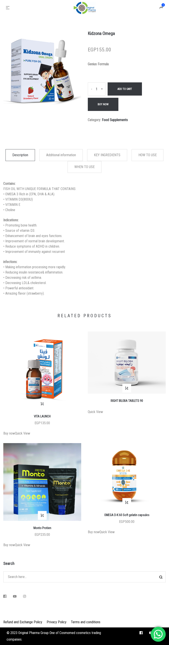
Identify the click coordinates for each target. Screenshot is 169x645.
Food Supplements (115, 120)
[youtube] (15, 596)
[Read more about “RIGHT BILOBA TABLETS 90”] (126, 388)
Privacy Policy (56, 622)
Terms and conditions (85, 622)
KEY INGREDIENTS (107, 155)
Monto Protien (42, 528)
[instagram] (24, 596)
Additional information (61, 155)
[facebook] (4, 596)
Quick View (22, 433)
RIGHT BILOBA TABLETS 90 (127, 400)
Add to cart (125, 89)
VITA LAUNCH (42, 416)
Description (20, 155)
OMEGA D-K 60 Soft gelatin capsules (126, 515)
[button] (42, 403)
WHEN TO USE (84, 167)
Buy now (103, 104)
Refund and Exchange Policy (22, 622)
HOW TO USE (147, 155)
